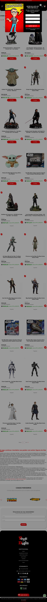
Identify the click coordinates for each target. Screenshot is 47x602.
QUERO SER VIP (33, 26)
